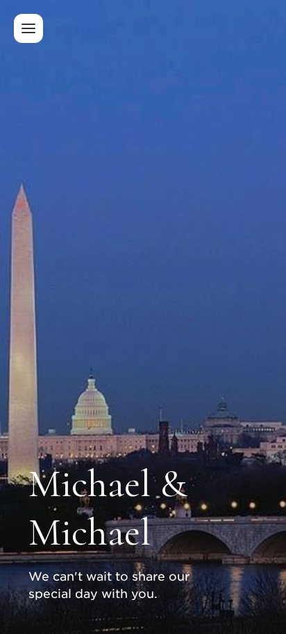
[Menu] (28, 28)
